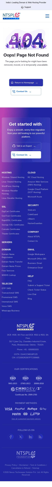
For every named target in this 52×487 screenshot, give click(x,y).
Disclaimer (23, 471)
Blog (30, 304)
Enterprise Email (35, 273)
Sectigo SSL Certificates (13, 230)
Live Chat (32, 300)
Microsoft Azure (35, 202)
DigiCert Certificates (11, 217)
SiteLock (32, 216)
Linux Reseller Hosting (12, 204)
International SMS (10, 307)
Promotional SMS (10, 303)
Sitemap (35, 474)
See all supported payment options (26, 425)
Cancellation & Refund (20, 474)
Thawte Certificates (10, 239)
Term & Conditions (38, 471)
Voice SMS (7, 312)
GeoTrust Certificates (11, 222)
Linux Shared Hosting (11, 187)
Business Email (35, 269)
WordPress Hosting (10, 192)
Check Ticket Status (37, 296)
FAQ (30, 287)
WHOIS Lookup (9, 281)
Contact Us (33, 247)
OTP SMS (6, 294)
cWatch (31, 225)
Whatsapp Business (11, 316)
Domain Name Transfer (12, 267)
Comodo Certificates (11, 235)
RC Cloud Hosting (36, 183)
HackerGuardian (35, 229)
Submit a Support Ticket (39, 291)
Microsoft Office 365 (37, 264)
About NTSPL (34, 242)
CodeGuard (33, 220)
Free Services (8, 276)
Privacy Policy (11, 471)
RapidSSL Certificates (12, 226)
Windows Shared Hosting (13, 183)
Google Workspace (36, 260)
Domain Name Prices (11, 272)
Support (27, 7)
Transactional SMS (10, 299)
